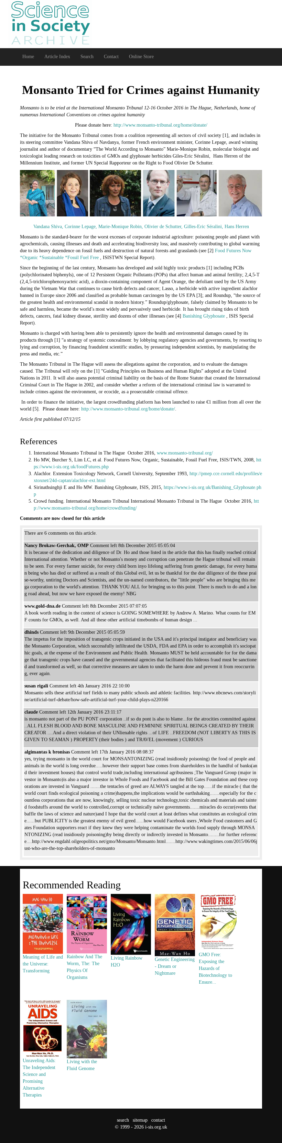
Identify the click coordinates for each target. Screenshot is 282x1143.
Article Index (57, 56)
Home (28, 56)
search (123, 1120)
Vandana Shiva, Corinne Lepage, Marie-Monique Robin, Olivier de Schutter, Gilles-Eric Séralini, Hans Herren (141, 226)
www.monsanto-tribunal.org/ (185, 453)
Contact (111, 56)
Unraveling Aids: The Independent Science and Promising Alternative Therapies (39, 1077)
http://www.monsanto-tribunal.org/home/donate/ (160, 125)
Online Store (141, 56)
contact (158, 1120)
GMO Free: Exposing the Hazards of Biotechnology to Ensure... (215, 968)
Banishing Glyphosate (204, 316)
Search (87, 56)
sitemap (140, 1120)
